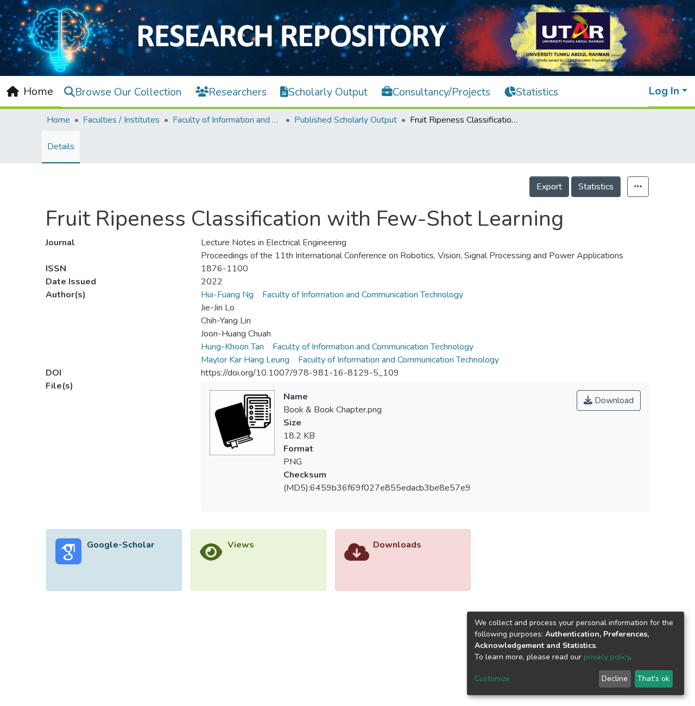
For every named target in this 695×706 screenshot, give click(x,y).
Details (60, 146)
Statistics (596, 187)
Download (613, 400)
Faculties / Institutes (121, 120)
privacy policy (607, 657)
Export (549, 187)
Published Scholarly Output (345, 120)
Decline (615, 678)
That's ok (653, 678)
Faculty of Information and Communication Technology (227, 120)
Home (58, 120)
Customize (492, 678)
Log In (664, 91)
